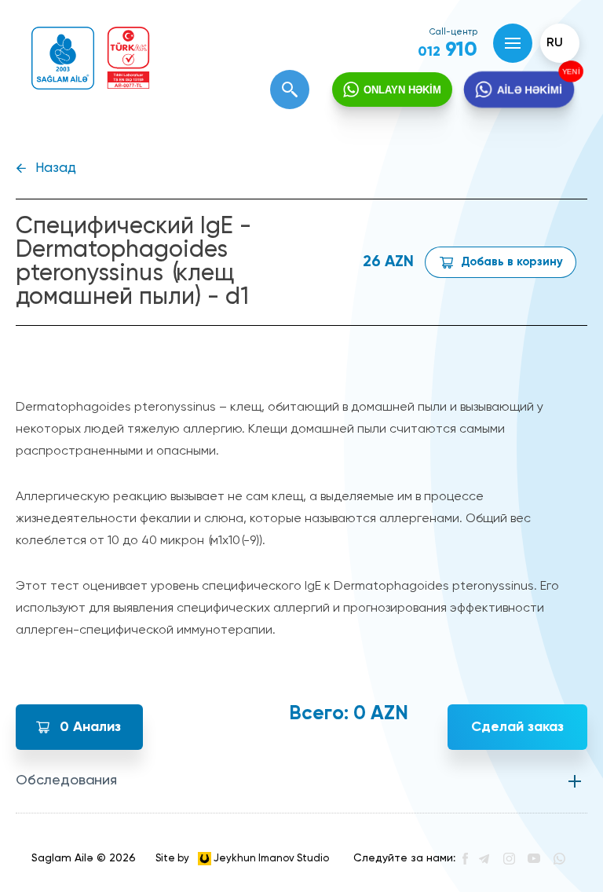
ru (554, 43)
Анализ (90, 727)
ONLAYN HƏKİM (402, 90)
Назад (55, 168)
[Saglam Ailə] (62, 58)
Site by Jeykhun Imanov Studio (242, 858)
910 (447, 50)
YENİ (568, 72)
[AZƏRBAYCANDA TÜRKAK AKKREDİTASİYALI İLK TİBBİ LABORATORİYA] (128, 58)
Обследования (66, 780)
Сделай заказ (517, 727)
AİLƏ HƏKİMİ (529, 89)
